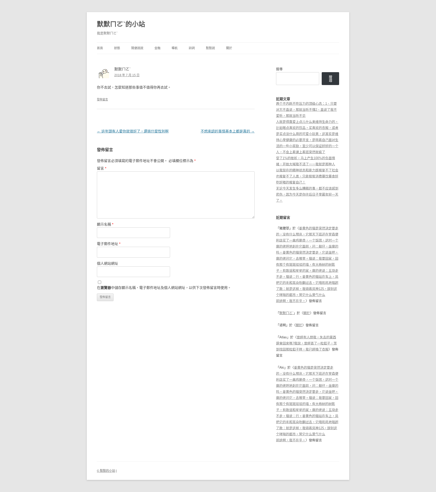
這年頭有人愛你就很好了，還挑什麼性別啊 (133, 131)
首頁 (100, 48)
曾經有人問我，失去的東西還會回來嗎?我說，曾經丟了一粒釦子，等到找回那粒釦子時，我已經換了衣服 (306, 343)
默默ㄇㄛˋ (286, 313)
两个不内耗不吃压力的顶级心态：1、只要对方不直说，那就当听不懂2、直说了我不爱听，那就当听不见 (306, 110)
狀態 (117, 48)
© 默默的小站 (106, 471)
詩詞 (192, 48)
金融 (157, 48)
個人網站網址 (107, 263)
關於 (229, 48)
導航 (175, 48)
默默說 (210, 48)
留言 (101, 168)
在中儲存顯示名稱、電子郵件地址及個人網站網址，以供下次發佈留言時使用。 (164, 288)
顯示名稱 (105, 224)
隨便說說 (137, 48)
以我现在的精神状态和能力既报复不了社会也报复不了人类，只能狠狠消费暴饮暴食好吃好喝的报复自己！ (307, 176)
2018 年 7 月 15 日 (127, 75)
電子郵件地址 (108, 244)
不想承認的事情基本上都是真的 (228, 131)
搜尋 (279, 69)
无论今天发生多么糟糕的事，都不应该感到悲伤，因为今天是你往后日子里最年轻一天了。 (307, 194)
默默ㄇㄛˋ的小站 (121, 24)
